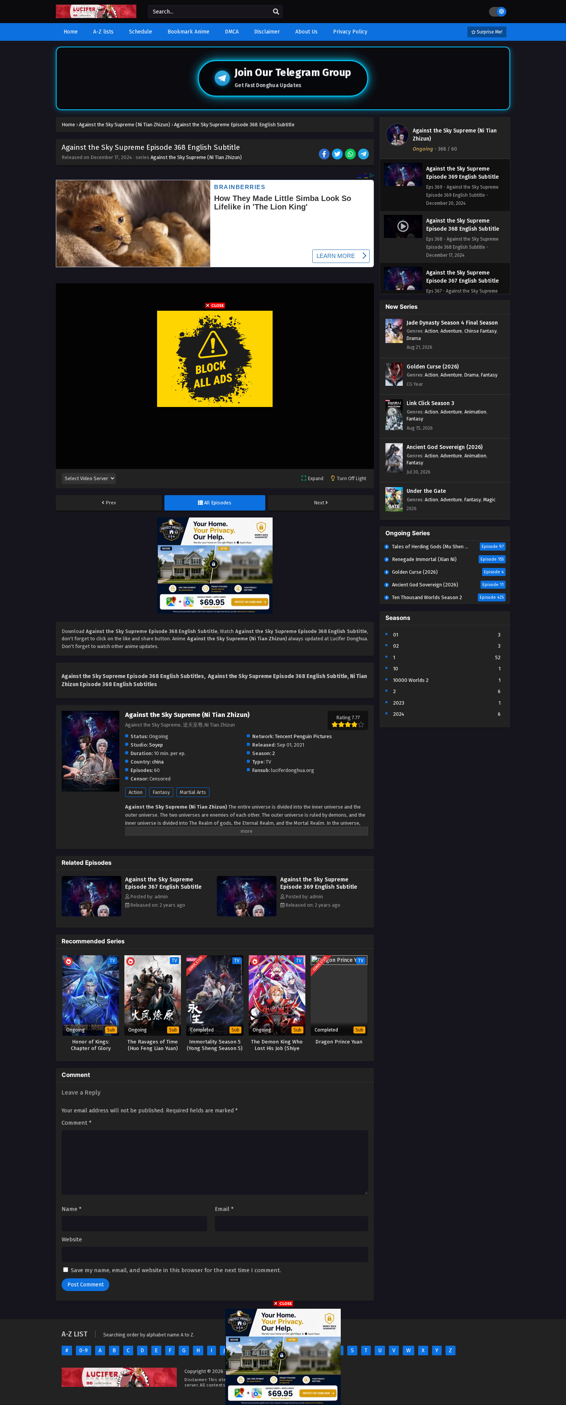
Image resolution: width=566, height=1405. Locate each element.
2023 (398, 703)
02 (396, 646)
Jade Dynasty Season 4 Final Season (452, 323)
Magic (489, 499)
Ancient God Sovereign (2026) (444, 447)
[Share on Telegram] (364, 154)
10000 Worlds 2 (411, 680)
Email (224, 1209)
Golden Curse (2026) (433, 366)
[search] (276, 12)
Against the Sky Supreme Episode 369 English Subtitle (318, 883)
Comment (77, 1122)
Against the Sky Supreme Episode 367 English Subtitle (163, 883)
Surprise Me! (489, 32)
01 (395, 635)
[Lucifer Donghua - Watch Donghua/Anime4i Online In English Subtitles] (96, 16)
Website (72, 1239)
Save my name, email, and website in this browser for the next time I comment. (176, 1270)
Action (135, 792)
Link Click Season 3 (430, 403)
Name (72, 1209)
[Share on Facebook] (325, 154)
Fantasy (161, 792)
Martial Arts (193, 792)
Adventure (451, 331)
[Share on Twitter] (338, 154)
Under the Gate (426, 491)
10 (395, 669)
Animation (475, 412)
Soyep (156, 745)
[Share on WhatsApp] (351, 154)
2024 (398, 714)
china (158, 762)
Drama (414, 338)
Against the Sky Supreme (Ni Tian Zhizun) (196, 157)
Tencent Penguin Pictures (303, 736)
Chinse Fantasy (480, 331)
